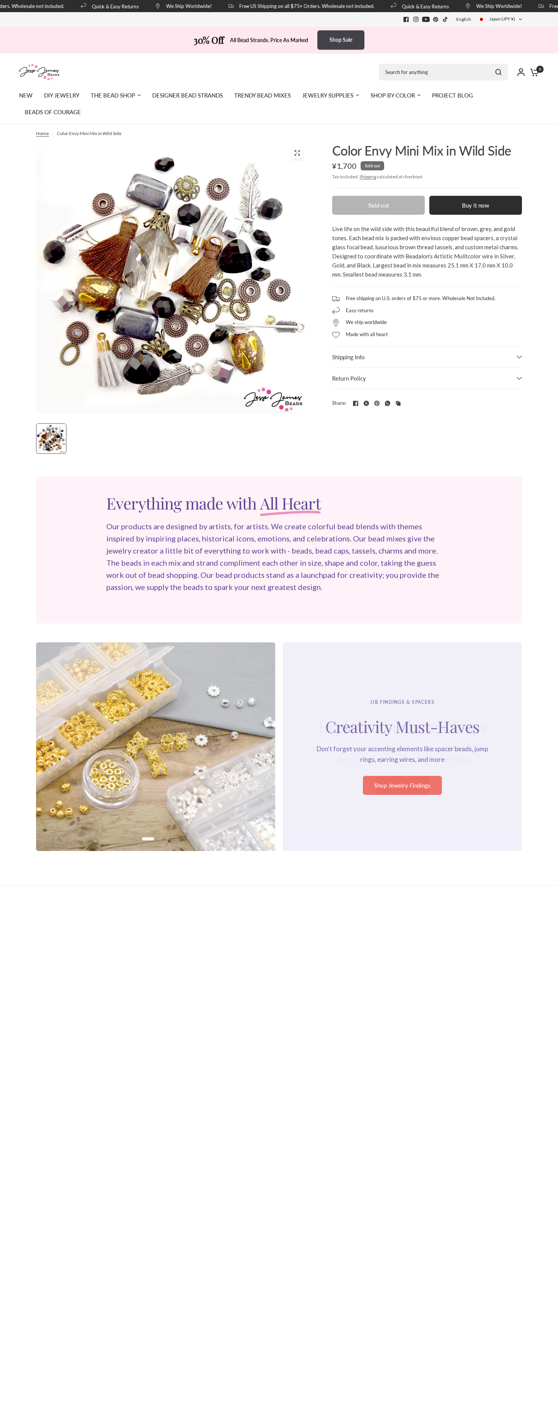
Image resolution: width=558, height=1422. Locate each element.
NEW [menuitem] (26, 95)
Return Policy (349, 378)
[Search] (498, 72)
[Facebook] (406, 19)
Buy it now (475, 205)
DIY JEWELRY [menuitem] (61, 95)
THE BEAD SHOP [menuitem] (113, 95)
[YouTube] (426, 19)
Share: (339, 403)
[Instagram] (416, 19)
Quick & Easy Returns (105, 6)
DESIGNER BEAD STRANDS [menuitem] (187, 95)
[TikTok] (446, 19)
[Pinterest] (436, 19)
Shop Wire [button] (402, 790)
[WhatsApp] (387, 403)
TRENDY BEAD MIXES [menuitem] (262, 95)
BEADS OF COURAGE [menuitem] (53, 112)
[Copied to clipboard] (398, 403)
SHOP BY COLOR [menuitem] (392, 95)
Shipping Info (348, 357)
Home (42, 133)
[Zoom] (297, 153)
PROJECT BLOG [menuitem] (452, 95)
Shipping (367, 176)
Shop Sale (340, 39)
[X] (366, 403)
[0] (532, 72)
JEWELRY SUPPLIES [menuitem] (327, 95)
